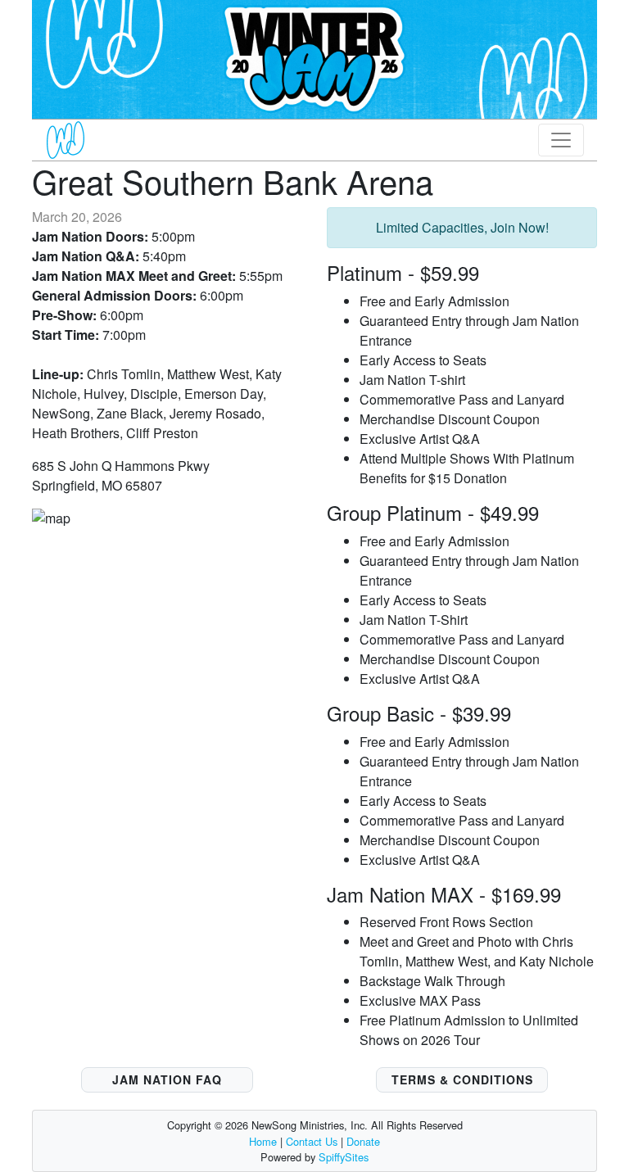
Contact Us (311, 1141)
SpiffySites (344, 1157)
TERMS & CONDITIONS (462, 1079)
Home (263, 1141)
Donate (363, 1141)
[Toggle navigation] (561, 140)
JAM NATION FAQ (167, 1079)
